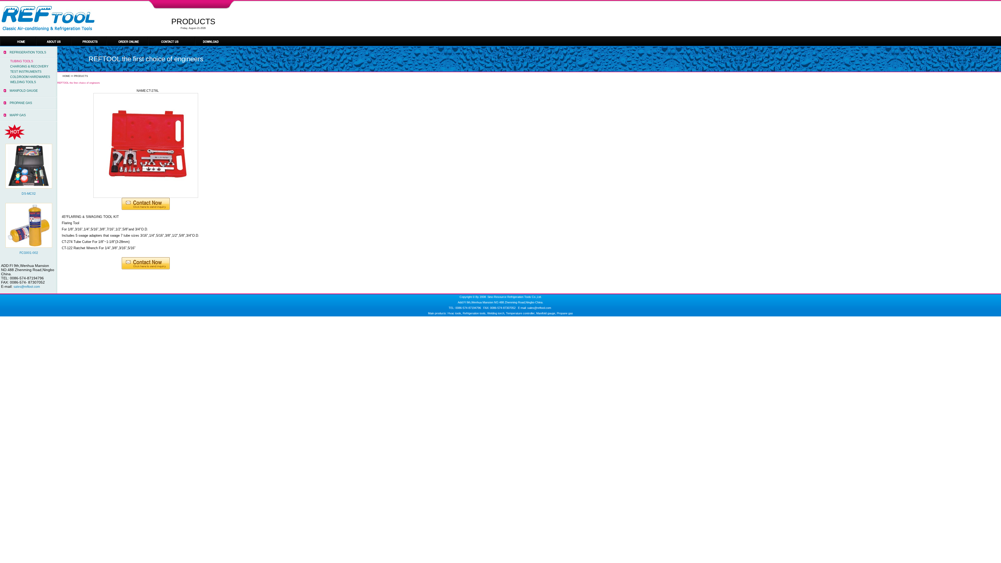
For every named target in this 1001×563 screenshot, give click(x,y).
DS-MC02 (29, 193)
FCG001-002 (29, 253)
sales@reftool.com (27, 287)
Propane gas (565, 313)
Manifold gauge (545, 313)
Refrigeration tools (474, 313)
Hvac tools (454, 313)
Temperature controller (520, 313)
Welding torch (495, 313)
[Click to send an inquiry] (146, 209)
